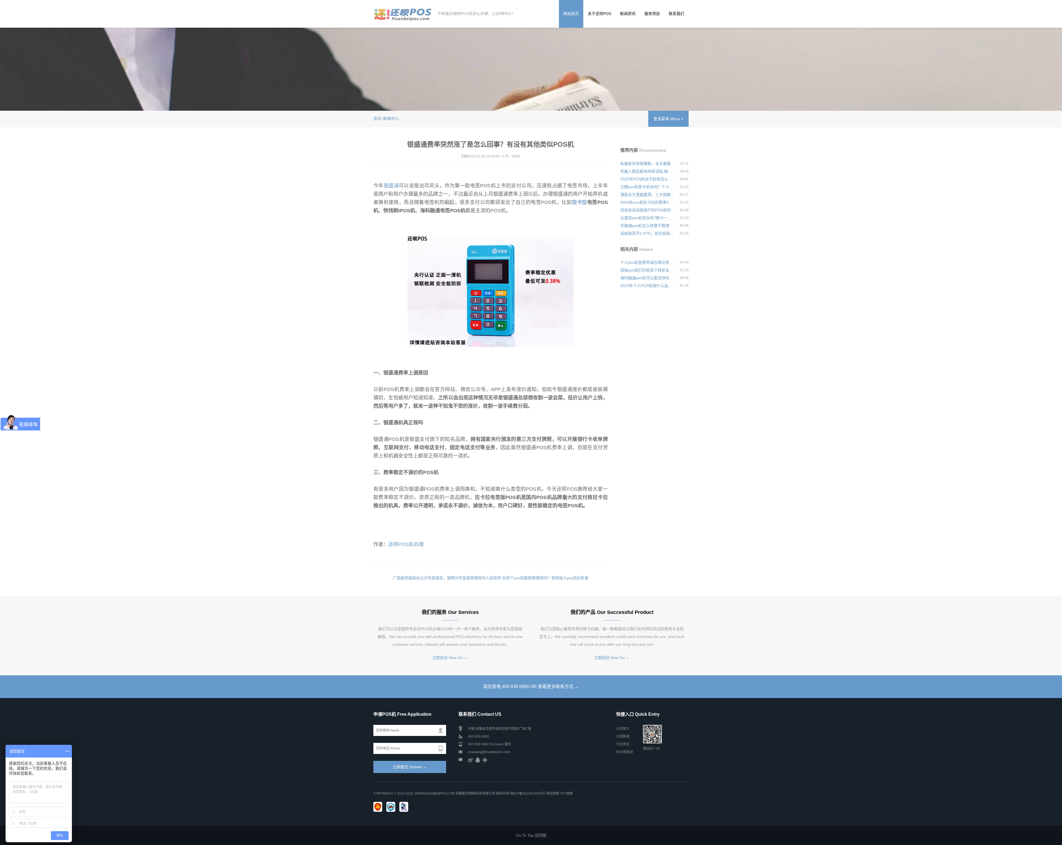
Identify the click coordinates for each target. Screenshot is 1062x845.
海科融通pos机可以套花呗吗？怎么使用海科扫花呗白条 (647, 278)
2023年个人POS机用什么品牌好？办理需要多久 (647, 285)
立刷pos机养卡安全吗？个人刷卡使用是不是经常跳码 (647, 187)
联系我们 (676, 13)
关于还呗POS (599, 13)
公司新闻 (622, 736)
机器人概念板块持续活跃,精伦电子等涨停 (647, 171)
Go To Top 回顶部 (531, 835)
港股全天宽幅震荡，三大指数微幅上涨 (647, 194)
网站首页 (571, 13)
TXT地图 (566, 793)
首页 (377, 118)
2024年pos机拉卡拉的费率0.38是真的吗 (647, 202)
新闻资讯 (628, 13)
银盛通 (391, 185)
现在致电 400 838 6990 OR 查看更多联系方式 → (531, 686)
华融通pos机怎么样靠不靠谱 (644, 225)
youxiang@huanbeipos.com (489, 752)
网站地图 (552, 793)
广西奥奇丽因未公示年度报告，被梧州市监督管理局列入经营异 (447, 578)
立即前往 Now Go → (450, 657)
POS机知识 (624, 752)
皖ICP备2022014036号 (528, 793)
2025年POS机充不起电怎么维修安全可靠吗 (647, 179)
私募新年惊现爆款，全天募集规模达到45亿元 (647, 163)
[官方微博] (470, 760)
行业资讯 (622, 744)
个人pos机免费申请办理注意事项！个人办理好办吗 (647, 262)
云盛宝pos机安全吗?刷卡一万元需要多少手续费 (647, 218)
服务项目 (652, 13)
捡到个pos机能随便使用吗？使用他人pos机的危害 (545, 578)
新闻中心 (391, 118)
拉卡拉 (579, 202)
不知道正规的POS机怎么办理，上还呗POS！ (476, 13)
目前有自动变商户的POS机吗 (645, 210)
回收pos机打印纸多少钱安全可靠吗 (647, 270)
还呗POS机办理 (406, 544)
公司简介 (622, 729)
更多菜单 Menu (667, 119)
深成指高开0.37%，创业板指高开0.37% (647, 233)
